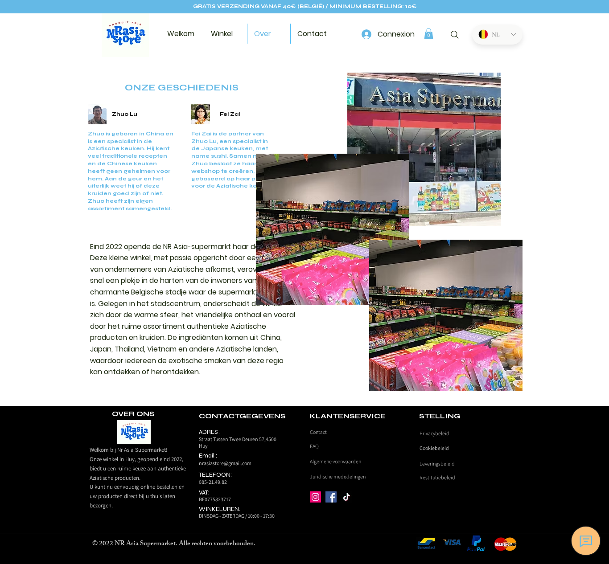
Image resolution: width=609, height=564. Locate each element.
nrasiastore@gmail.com (225, 463)
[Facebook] (331, 497)
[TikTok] (346, 497)
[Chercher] (454, 34)
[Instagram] (315, 497)
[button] (428, 33)
